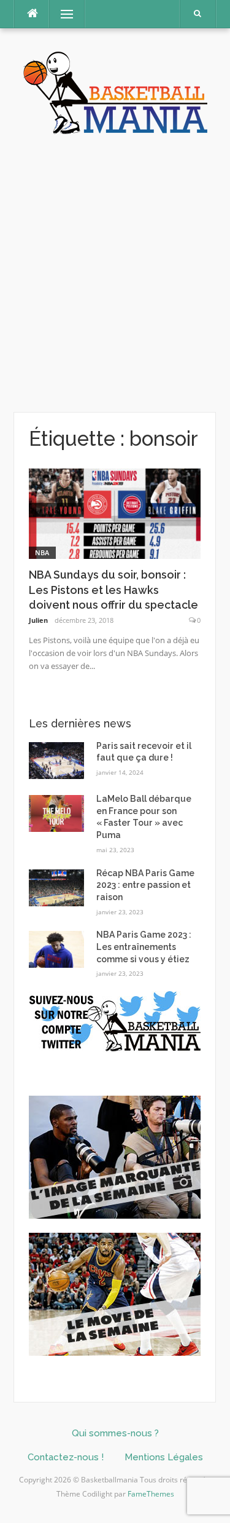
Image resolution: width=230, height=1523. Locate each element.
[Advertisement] (115, 274)
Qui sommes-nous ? (115, 1433)
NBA (42, 552)
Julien (38, 620)
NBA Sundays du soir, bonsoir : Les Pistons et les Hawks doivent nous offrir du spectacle (113, 590)
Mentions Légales (164, 1457)
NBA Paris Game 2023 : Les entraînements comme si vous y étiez (143, 946)
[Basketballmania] (115, 91)
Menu (62, 14)
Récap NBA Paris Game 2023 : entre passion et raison (145, 885)
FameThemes (151, 1494)
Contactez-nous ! (66, 1457)
